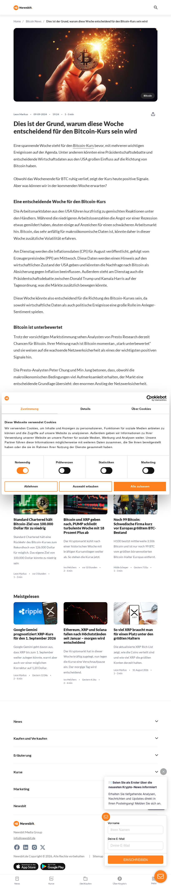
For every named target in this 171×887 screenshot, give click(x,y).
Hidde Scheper (121, 567)
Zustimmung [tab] (30, 408)
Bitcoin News (33, 21)
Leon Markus (21, 114)
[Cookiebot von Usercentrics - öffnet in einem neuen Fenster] (148, 398)
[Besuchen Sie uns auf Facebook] (17, 847)
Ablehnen (31, 486)
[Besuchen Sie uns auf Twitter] (42, 847)
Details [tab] (85, 408)
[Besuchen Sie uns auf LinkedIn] (25, 847)
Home (17, 21)
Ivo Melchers (70, 567)
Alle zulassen (140, 486)
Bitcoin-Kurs (83, 145)
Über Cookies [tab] (141, 408)
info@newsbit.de (24, 838)
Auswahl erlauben (85, 486)
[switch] (64, 470)
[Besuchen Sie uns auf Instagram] (34, 847)
